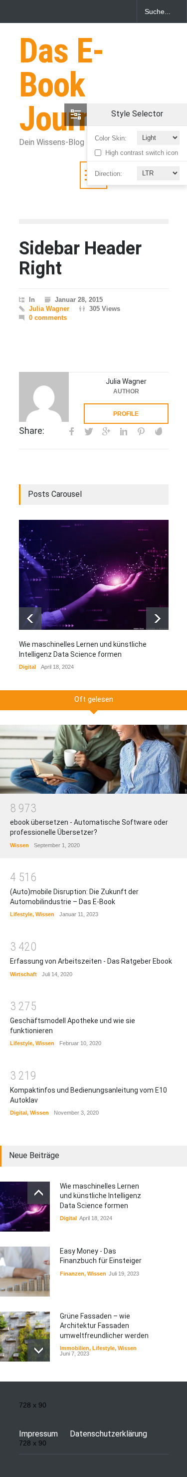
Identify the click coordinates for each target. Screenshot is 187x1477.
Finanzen (72, 1274)
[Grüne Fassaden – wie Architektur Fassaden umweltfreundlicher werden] (25, 1337)
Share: (31, 430)
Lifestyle (21, 914)
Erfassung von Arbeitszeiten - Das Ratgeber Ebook (91, 961)
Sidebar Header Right (80, 258)
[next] (157, 618)
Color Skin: (111, 138)
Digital (27, 667)
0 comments (48, 317)
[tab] (93, 703)
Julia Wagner (49, 308)
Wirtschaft (23, 974)
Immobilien (74, 1348)
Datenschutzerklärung (108, 1434)
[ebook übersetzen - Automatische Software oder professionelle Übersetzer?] (93, 759)
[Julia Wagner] (44, 397)
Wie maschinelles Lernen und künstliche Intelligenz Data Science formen (100, 1196)
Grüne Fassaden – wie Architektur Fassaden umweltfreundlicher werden (104, 1326)
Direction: (108, 173)
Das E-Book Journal (68, 85)
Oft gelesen (93, 699)
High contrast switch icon (141, 152)
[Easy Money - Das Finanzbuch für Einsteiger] (25, 1272)
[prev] (30, 618)
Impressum (38, 1434)
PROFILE (126, 413)
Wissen (19, 845)
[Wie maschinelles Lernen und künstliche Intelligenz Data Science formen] (94, 575)
